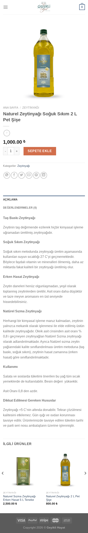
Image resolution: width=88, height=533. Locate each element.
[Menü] (5, 7)
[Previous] (3, 481)
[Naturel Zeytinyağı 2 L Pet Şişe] (65, 470)
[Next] (85, 481)
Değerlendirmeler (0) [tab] (20, 207)
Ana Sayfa (10, 107)
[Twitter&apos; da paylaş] (21, 175)
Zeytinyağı (30, 107)
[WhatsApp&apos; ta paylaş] (6, 175)
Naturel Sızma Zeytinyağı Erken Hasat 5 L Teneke (19, 498)
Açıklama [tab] (10, 199)
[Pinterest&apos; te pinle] (36, 175)
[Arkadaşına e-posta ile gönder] (29, 175)
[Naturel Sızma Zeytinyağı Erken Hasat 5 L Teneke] (22, 470)
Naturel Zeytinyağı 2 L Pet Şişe (63, 498)
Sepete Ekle (40, 151)
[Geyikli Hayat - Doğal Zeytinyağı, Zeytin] (44, 7)
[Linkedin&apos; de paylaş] (43, 175)
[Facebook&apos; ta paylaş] (14, 175)
